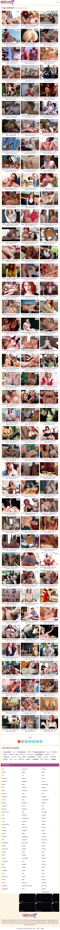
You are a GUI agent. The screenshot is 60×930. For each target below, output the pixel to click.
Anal (3, 815)
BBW (3, 864)
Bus (3, 787)
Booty (43, 778)
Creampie (4, 870)
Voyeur (24, 876)
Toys (3, 873)
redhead (6, 757)
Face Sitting (25, 858)
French (43, 861)
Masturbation (5, 824)
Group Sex (24, 790)
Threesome (5, 861)
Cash (43, 873)
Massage (24, 809)
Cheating (24, 830)
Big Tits (4, 772)
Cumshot (4, 806)
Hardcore (4, 778)
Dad (43, 793)
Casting (44, 781)
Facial (3, 879)
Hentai (43, 772)
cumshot (7, 752)
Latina (3, 827)
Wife (23, 793)
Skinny (23, 772)
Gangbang (25, 836)
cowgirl (39, 757)
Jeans (43, 867)
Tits (3, 769)
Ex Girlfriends (45, 800)
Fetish (3, 855)
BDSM (23, 833)
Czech (23, 806)
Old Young (24, 843)
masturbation (39, 752)
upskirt (10, 759)
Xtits (26, 27)
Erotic (23, 889)
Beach (43, 876)
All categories (45, 892)
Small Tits (4, 836)
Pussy (3, 790)
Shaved (24, 778)
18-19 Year (24, 827)
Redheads (4, 885)
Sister (43, 775)
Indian (43, 809)
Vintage (24, 864)
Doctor (43, 846)
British (23, 852)
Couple (24, 867)
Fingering (24, 781)
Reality (3, 867)
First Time (44, 885)
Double (24, 846)
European (24, 839)
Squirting (24, 796)
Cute (23, 861)
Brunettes (4, 796)
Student (44, 787)
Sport (43, 870)
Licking (3, 833)
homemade (14, 756)
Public (23, 784)
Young (3, 858)
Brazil (43, 852)
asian (54, 759)
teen (53, 754)
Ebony (3, 882)
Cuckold (44, 815)
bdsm (28, 759)
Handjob (4, 830)
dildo (14, 752)
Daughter (44, 796)
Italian (43, 855)
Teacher (44, 833)
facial (5, 759)
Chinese (44, 889)
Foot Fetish (44, 790)
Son (23, 775)
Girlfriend (24, 815)
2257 (38, 928)
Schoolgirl (44, 812)
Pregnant (44, 882)
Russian (24, 849)
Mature (4, 846)
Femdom (44, 818)
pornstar (21, 759)
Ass (3, 775)
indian (5, 754)
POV (3, 821)
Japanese (4, 876)
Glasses (44, 769)
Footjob (44, 827)
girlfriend (47, 759)
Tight (23, 879)
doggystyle (45, 756)
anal (29, 752)
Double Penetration (27, 885)
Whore (23, 824)
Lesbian (4, 852)
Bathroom (24, 882)
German (44, 821)
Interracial (4, 849)
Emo (23, 873)
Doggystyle (5, 889)
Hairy (23, 812)
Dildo (23, 800)
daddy (11, 754)
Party (43, 806)
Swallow (44, 843)
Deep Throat (5, 812)
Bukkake (44, 858)
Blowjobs (4, 781)
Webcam (24, 787)
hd (17, 754)
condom (31, 757)
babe (15, 759)
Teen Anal (24, 769)
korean (48, 752)
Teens (3, 800)
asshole (35, 759)
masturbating (30, 754)
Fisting (43, 824)
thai (42, 759)
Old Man (44, 864)
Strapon (44, 849)
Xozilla (7, 27)
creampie (53, 757)
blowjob (39, 754)
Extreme (44, 879)
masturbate (22, 754)
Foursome (44, 839)
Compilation (25, 818)
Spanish (44, 803)
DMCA (42, 928)
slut (24, 757)
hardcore (22, 752)
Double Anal (45, 784)
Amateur (4, 793)
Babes (3, 784)
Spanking (24, 803)
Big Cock (4, 809)
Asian (3, 818)
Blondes (4, 803)
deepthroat (47, 754)
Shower (24, 870)
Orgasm (24, 821)
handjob (54, 752)
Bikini (43, 830)
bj (19, 757)
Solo (3, 839)
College (24, 855)
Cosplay (44, 836)
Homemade (5, 843)
